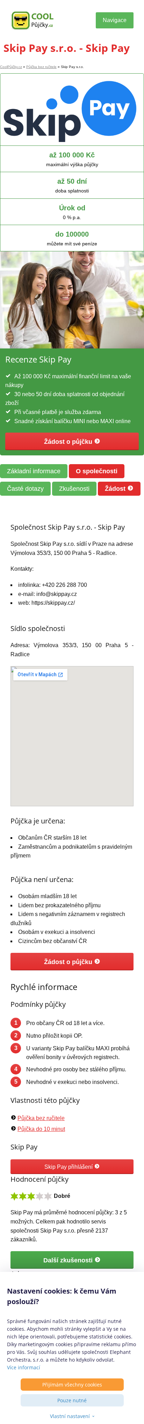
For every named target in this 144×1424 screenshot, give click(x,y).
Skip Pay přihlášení (69, 1167)
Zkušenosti (74, 488)
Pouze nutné (72, 1400)
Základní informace (33, 471)
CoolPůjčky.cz (11, 67)
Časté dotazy (25, 488)
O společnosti (96, 471)
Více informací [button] (23, 1367)
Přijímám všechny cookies (72, 1384)
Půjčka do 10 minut (41, 1129)
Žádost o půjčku (69, 441)
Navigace (115, 20)
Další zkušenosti (68, 1260)
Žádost (116, 488)
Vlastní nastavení (70, 1416)
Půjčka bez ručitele (41, 67)
